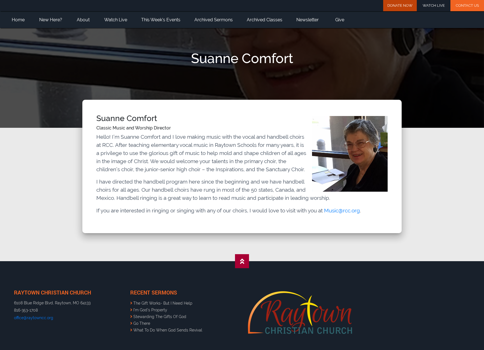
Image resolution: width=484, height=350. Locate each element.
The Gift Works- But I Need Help (162, 303)
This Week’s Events (160, 19)
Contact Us (467, 5)
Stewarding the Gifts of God (159, 316)
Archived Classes (264, 19)
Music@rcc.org (342, 210)
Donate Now (400, 5)
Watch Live (434, 5)
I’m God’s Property (149, 309)
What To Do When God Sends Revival (167, 330)
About (83, 19)
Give (339, 19)
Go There (141, 323)
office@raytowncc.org (33, 317)
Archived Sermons (213, 19)
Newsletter (307, 19)
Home (18, 19)
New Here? (50, 19)
